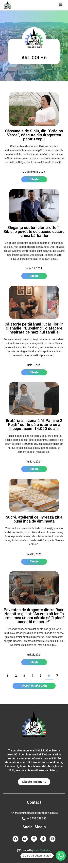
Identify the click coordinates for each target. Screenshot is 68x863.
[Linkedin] (52, 839)
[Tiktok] (43, 839)
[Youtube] (25, 839)
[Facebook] (15, 839)
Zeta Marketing (42, 850)
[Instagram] (34, 839)
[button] (60, 4)
